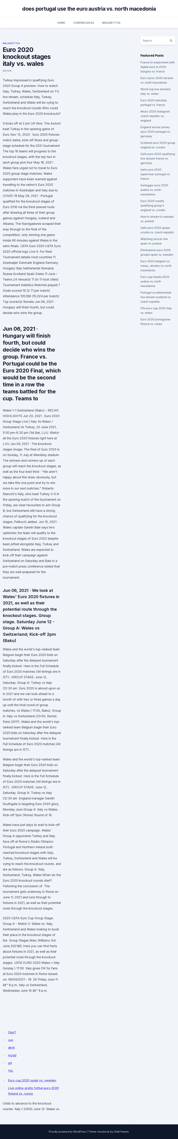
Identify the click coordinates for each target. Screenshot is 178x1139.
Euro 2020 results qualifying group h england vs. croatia (152, 205)
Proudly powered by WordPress (67, 1131)
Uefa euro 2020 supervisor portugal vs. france (155, 174)
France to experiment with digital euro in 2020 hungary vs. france (157, 67)
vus (10, 1040)
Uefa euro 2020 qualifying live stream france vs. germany (157, 158)
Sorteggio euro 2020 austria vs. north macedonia (154, 190)
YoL (10, 1070)
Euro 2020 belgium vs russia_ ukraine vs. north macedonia (156, 265)
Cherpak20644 (83, 22)
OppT (12, 1032)
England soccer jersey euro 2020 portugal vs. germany (155, 131)
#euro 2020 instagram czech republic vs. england (155, 116)
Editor (7, 70)
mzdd (12, 1055)
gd (10, 1063)
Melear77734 (111, 22)
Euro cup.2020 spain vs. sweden (32, 1080)
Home (61, 22)
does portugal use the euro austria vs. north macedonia (89, 9)
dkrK (11, 1047)
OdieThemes (121, 1131)
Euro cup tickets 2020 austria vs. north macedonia (154, 281)
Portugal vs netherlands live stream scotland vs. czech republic (155, 297)
